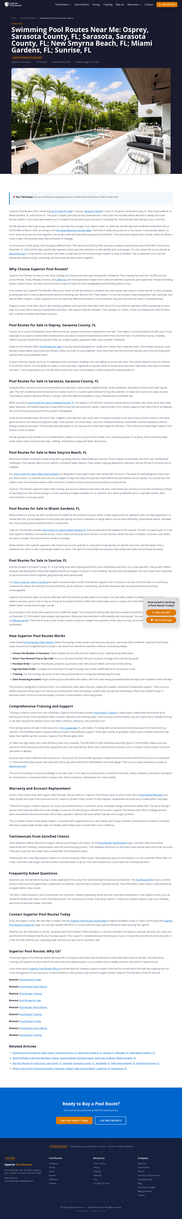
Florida (52, 1167)
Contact (149, 4)
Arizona (52, 1175)
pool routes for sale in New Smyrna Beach (36, 474)
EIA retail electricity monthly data (73, 230)
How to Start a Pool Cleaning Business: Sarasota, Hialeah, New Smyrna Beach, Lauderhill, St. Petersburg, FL (70, 1068)
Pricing (96, 4)
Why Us (120, 4)
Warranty (97, 1175)
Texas (51, 1171)
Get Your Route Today (74, 1120)
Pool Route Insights (28, 18)
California (61, 279)
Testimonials (143, 1167)
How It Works (82, 4)
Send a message (163, 619)
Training (107, 4)
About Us (142, 1163)
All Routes (53, 1163)
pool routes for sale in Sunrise (30, 582)
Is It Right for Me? (101, 1183)
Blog (140, 1183)
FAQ (95, 1179)
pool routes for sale (61, 211)
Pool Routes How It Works (40, 642)
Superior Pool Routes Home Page (88, 920)
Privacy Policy (82, 1211)
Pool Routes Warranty (151, 794)
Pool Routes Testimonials (112, 842)
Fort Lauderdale (68, 727)
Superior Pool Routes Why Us (45, 968)
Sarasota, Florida (93, 211)
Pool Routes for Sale (50, 346)
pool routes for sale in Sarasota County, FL (51, 402)
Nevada (52, 1183)
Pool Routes (61, 4)
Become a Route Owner (149, 1175)
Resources (132, 4)
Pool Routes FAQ (144, 879)
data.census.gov (17, 253)
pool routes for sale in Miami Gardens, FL (64, 530)
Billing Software (145, 1191)
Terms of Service (98, 1211)
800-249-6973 (168, 4)
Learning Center (145, 1179)
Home (13, 18)
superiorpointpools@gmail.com (19, 1181)
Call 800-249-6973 (110, 1120)
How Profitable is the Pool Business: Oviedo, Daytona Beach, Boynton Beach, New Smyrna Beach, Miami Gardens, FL (74, 1058)
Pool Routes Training (105, 712)
